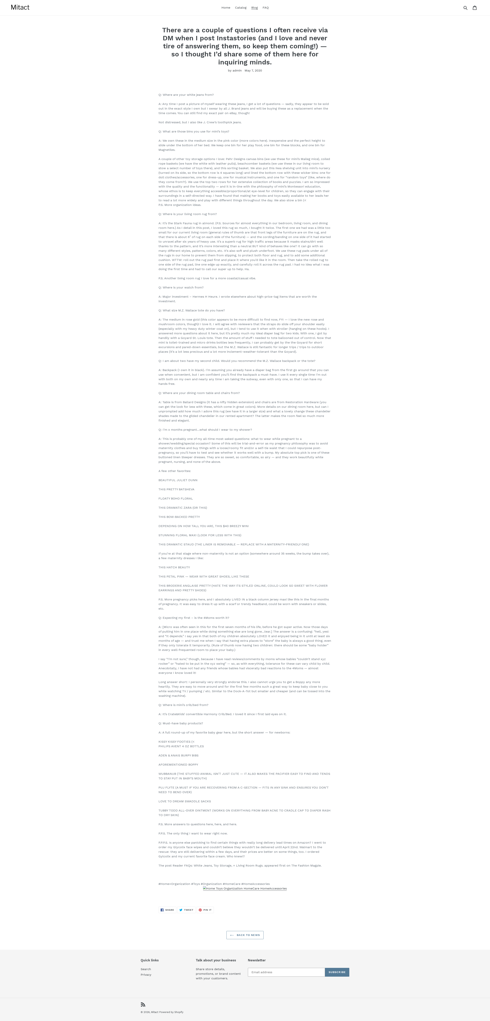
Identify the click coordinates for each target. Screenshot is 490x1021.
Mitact (154, 1012)
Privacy (146, 974)
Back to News (248, 935)
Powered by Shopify (171, 1012)
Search (146, 969)
